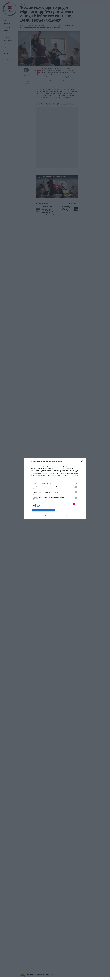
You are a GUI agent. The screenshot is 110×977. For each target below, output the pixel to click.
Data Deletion (45, 515)
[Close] (82, 461)
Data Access (55, 515)
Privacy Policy (64, 515)
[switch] (75, 487)
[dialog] (55, 488)
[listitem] (55, 483)
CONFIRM (43, 510)
